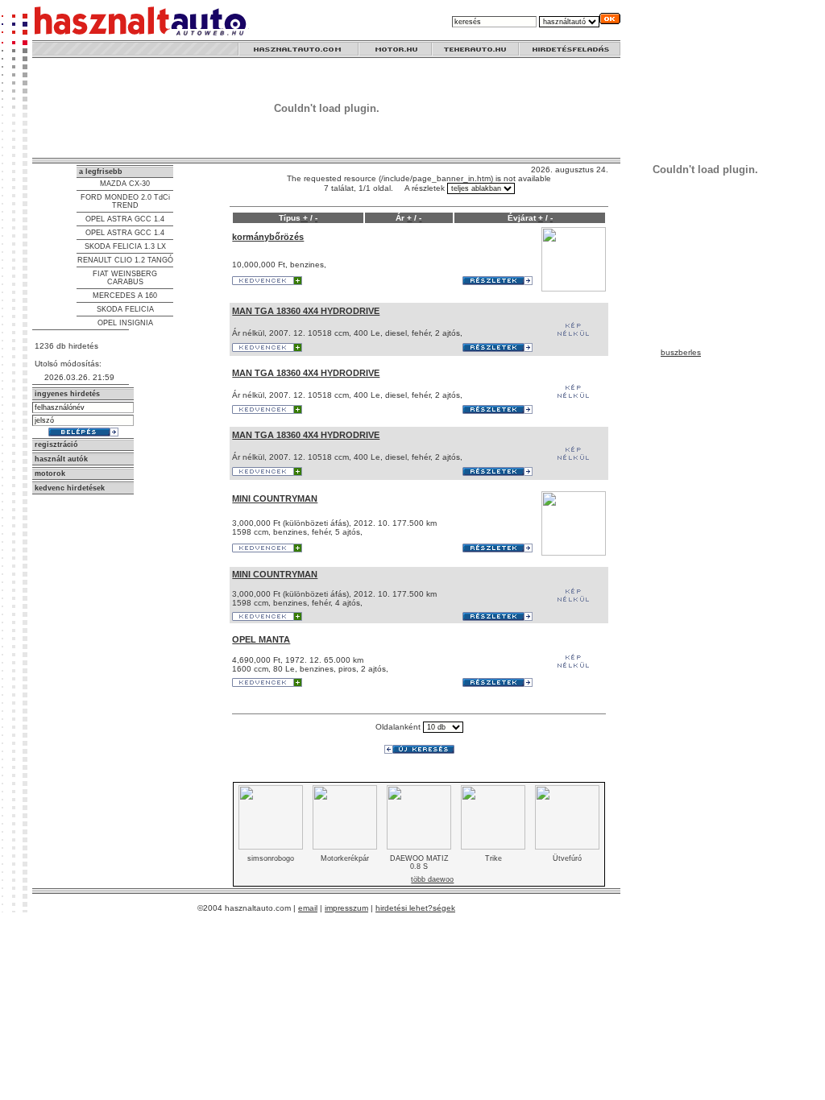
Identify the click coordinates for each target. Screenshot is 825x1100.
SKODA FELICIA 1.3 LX (125, 246)
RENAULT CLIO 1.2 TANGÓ (125, 260)
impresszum (346, 908)
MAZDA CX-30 (125, 184)
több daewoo (432, 879)
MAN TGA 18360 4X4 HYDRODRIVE (305, 311)
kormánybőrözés (268, 237)
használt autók (61, 459)
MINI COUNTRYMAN (274, 498)
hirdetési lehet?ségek (415, 908)
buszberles (681, 352)
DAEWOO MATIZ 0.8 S (419, 862)
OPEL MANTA (261, 639)
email (307, 908)
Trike (493, 858)
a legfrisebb (100, 171)
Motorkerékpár (345, 858)
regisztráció (56, 444)
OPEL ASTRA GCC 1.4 (124, 219)
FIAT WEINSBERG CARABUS (125, 278)
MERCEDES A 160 (125, 296)
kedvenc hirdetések (70, 488)
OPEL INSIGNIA (125, 323)
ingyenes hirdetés (67, 394)
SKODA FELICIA (125, 309)
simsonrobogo (270, 858)
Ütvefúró (567, 858)
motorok (50, 473)
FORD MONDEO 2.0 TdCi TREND (125, 201)
